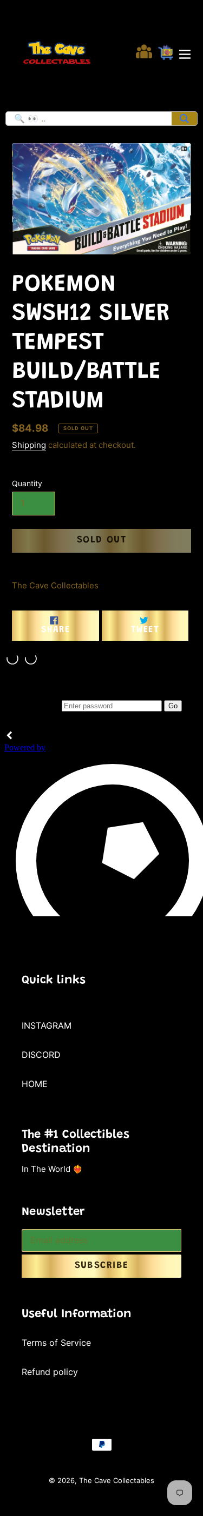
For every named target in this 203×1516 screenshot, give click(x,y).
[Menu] (185, 53)
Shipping (29, 445)
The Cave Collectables (116, 1480)
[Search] (184, 118)
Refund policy (50, 1371)
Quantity (27, 483)
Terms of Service (56, 1342)
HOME (35, 1083)
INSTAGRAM (46, 1025)
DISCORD (41, 1054)
